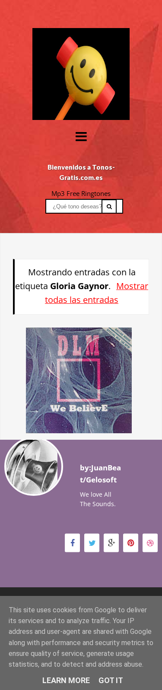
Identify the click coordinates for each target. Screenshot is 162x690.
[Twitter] (91, 542)
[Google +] (111, 542)
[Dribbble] (150, 542)
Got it (110, 680)
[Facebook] (72, 542)
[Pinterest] (130, 542)
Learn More (66, 680)
